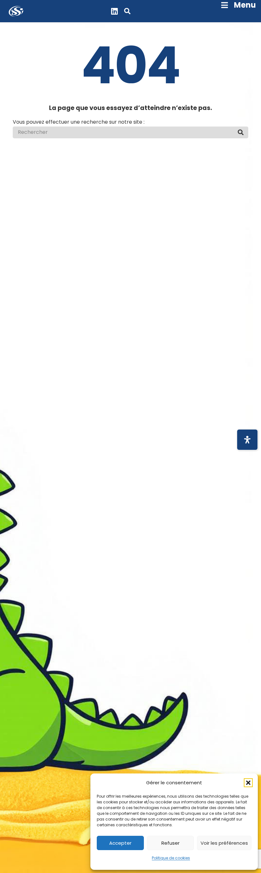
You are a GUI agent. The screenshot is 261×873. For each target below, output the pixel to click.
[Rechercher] (240, 132)
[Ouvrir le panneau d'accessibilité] (247, 440)
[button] (248, 783)
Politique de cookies (171, 858)
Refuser (170, 843)
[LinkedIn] (114, 11)
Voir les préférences (224, 843)
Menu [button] (245, 5)
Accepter (120, 843)
